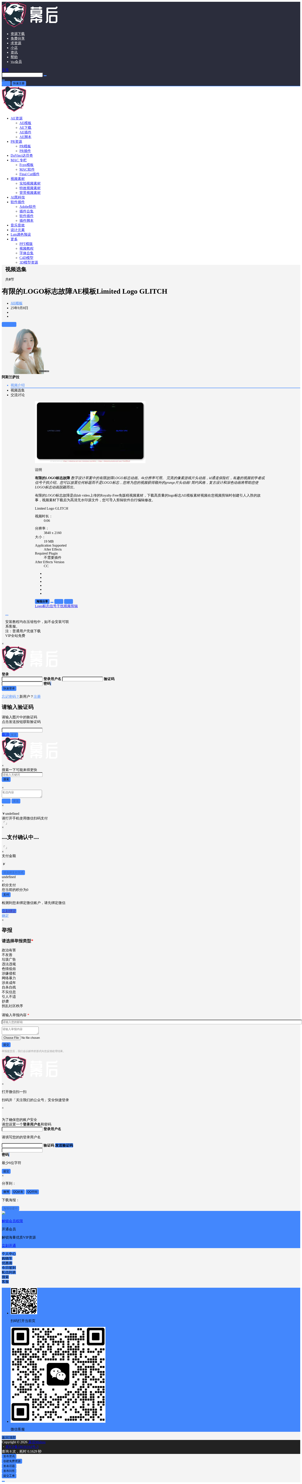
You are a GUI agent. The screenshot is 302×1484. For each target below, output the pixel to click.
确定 (5, 915)
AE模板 (17, 303)
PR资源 (16, 141)
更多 (14, 239)
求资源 (16, 43)
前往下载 (9, 324)
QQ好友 (18, 1191)
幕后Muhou (36, 1442)
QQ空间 (32, 1191)
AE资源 (17, 118)
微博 (6, 1191)
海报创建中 (10, 1208)
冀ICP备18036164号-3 (21, 1447)
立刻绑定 (9, 911)
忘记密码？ (10, 696)
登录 (6, 83)
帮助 (14, 57)
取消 (5, 734)
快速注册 (19, 83)
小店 (14, 48)
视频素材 (18, 179)
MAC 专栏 (19, 160)
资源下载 (18, 34)
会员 (16, 62)
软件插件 (18, 202)
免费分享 (18, 38)
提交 (6, 1044)
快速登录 (9, 688)
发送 (14, 734)
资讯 (14, 52)
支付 (6, 894)
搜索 (6, 779)
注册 (37, 696)
